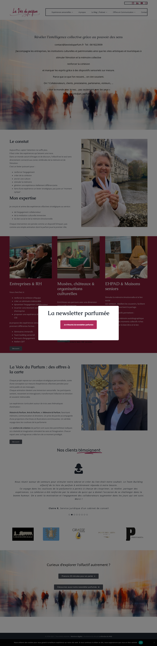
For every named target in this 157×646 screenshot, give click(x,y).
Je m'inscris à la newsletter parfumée (78, 325)
